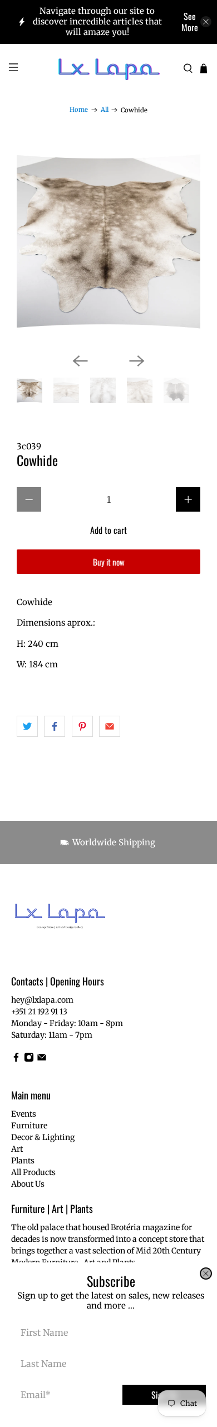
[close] (205, 1273)
